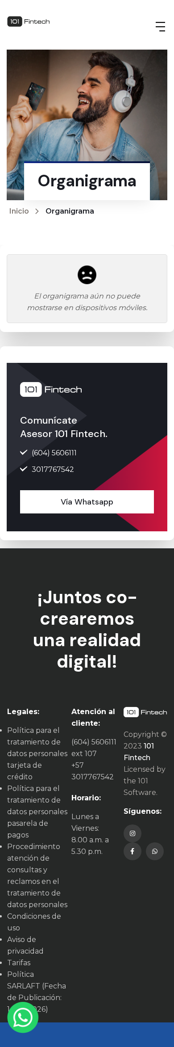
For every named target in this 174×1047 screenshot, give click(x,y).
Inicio (19, 211)
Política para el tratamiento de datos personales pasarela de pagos (37, 811)
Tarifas (18, 963)
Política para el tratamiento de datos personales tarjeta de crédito (37, 753)
